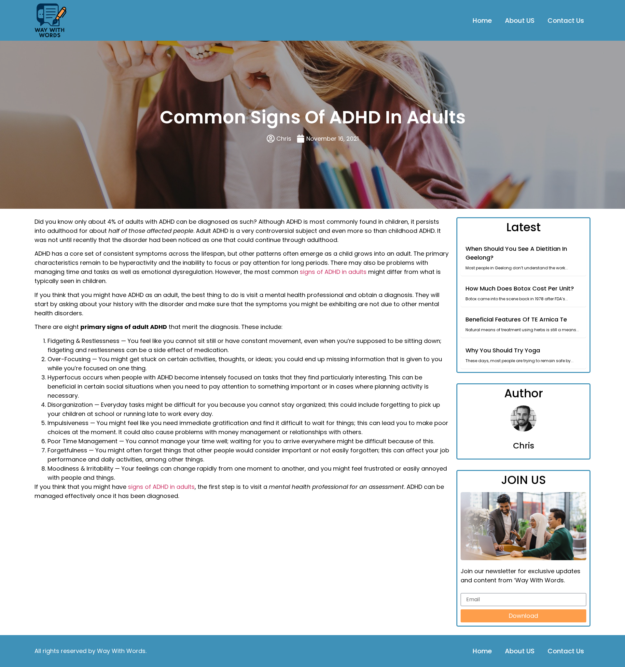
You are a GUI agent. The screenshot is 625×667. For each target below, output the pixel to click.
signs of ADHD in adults (333, 272)
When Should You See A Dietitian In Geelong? (516, 253)
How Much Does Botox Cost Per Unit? (519, 288)
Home (482, 20)
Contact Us (566, 20)
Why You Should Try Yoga (502, 350)
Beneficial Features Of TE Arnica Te (516, 319)
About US (520, 20)
